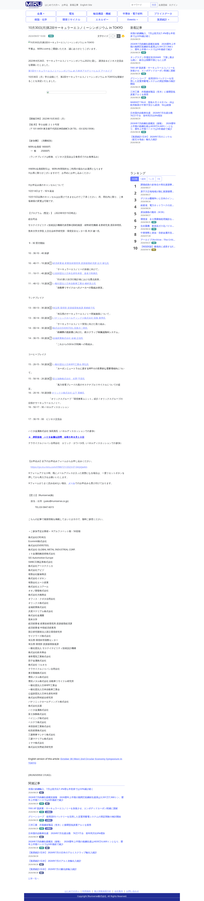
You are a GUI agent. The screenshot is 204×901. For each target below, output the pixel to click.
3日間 (134, 179)
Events (131, 19)
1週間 (143, 179)
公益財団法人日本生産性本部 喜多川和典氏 (75, 273)
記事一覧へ (33, 878)
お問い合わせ (132, 891)
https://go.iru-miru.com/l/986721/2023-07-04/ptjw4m (59, 467)
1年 (158, 179)
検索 (154, 4)
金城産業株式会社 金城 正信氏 (68, 338)
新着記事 (74, 4)
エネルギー (102, 19)
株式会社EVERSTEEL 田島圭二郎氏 (70, 328)
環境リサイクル (71, 19)
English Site (86, 4)
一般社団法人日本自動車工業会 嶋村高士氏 (74, 283)
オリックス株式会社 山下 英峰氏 (68, 392)
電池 (71, 13)
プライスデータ (163, 13)
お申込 (65, 4)
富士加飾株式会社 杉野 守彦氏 (69, 378)
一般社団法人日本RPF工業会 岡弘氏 (71, 364)
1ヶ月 (151, 179)
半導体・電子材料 (132, 13)
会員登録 (163, 4)
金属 (39, 13)
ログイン (173, 4)
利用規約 (86, 891)
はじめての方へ (52, 4)
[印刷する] (123, 36)
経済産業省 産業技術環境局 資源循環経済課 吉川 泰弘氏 (81, 263)
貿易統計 (162, 19)
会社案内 (118, 891)
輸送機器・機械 (102, 13)
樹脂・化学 (41, 19)
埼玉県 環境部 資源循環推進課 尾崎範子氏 (74, 307)
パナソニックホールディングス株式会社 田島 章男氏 (79, 317)
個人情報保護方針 (102, 891)
